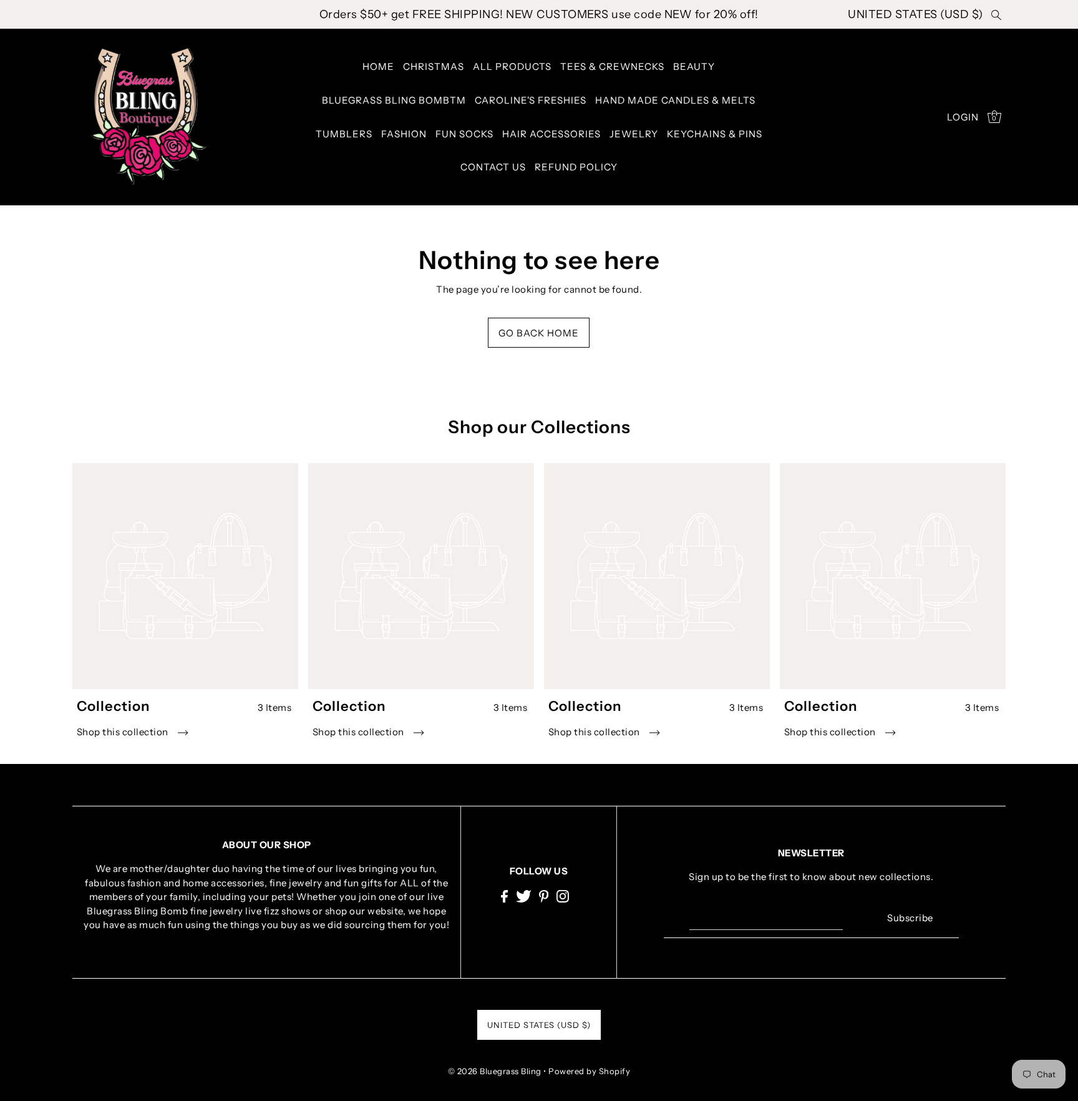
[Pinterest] (544, 896)
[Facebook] (504, 896)
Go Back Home (538, 333)
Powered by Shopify (589, 1071)
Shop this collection (124, 732)
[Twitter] (524, 896)
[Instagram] (562, 896)
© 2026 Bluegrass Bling (494, 1071)
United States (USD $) (915, 14)
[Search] (997, 14)
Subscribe (910, 918)
